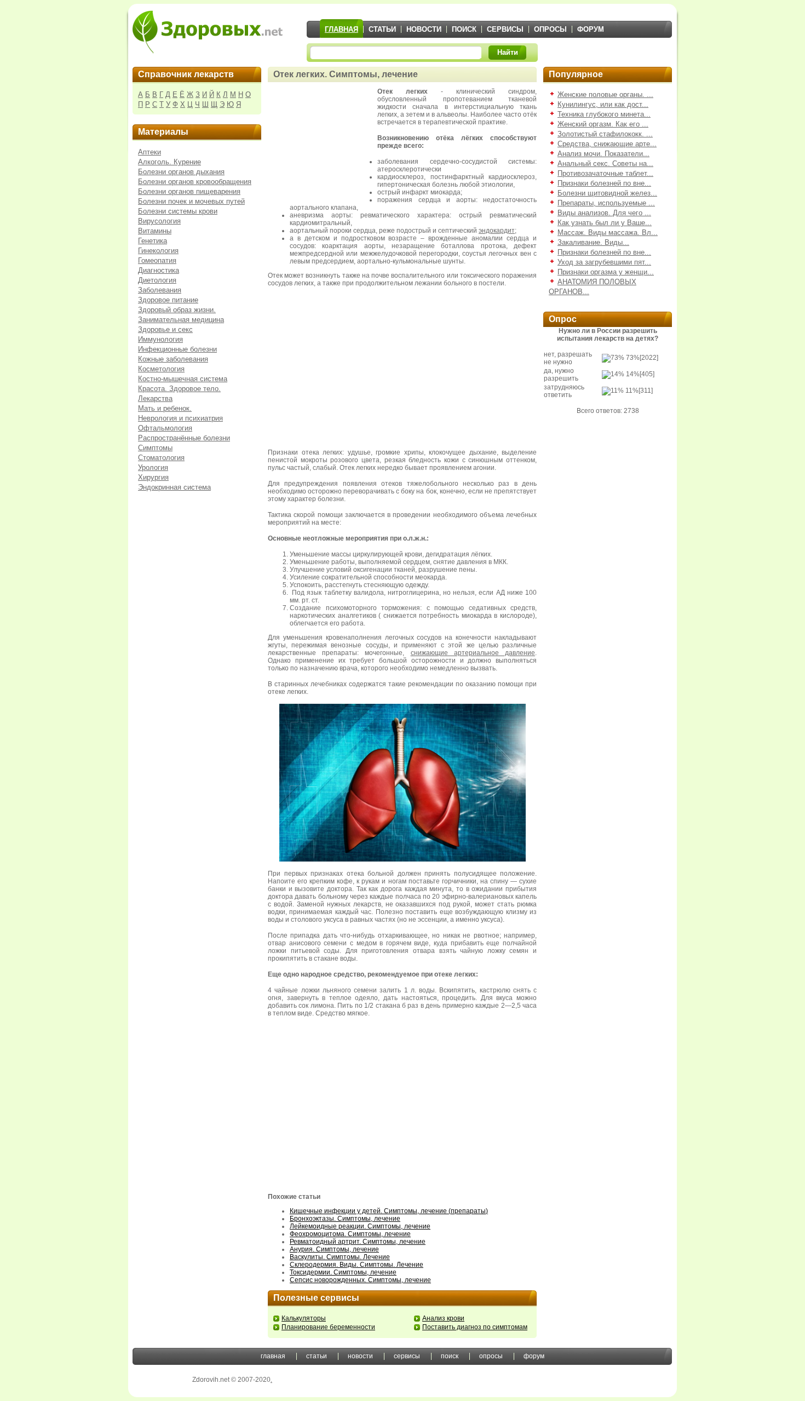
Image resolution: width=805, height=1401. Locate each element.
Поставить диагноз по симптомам (474, 1327)
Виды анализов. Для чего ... (604, 213)
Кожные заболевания (173, 359)
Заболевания (159, 290)
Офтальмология (165, 428)
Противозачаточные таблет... (605, 173)
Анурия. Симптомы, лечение (334, 1249)
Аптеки (149, 152)
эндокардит (497, 230)
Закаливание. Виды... (593, 242)
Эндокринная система (174, 487)
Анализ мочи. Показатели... (603, 154)
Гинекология (158, 250)
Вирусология (159, 221)
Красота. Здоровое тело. (179, 388)
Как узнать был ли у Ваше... (604, 223)
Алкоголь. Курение (169, 162)
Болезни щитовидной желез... (607, 193)
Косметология (161, 369)
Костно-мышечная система (182, 379)
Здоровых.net (208, 32)
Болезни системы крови (177, 211)
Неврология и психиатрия (180, 418)
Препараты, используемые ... (606, 203)
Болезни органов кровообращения (194, 181)
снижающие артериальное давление (473, 653)
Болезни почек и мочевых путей (191, 201)
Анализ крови (443, 1318)
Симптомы (155, 448)
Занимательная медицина (181, 319)
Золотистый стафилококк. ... (605, 134)
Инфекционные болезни (177, 349)
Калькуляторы (303, 1318)
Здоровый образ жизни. (177, 310)
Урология (153, 467)
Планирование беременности (328, 1327)
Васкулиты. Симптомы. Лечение (340, 1257)
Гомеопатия (157, 260)
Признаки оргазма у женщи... (605, 272)
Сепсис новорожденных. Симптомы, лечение (360, 1280)
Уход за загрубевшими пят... (604, 262)
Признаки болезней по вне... (604, 183)
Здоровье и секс (165, 329)
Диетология (157, 280)
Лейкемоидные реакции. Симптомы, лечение (360, 1226)
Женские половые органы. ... (605, 94)
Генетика (152, 241)
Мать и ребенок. (165, 408)
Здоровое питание (168, 300)
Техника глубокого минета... (604, 114)
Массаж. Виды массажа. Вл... (607, 232)
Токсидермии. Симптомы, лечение (343, 1272)
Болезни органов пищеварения (189, 191)
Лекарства (155, 398)
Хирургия (153, 477)
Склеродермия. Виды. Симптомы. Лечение (356, 1264)
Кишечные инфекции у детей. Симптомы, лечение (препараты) (389, 1211)
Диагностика (158, 270)
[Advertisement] (322, 142)
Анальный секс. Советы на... (605, 163)
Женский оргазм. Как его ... (602, 124)
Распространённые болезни (184, 438)
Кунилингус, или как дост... (602, 104)
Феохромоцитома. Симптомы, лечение (350, 1234)
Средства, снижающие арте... (607, 144)
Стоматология (161, 457)
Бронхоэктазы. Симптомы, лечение (345, 1218)
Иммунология (160, 339)
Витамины (154, 231)
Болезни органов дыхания (181, 172)
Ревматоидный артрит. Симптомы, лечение (358, 1241)
